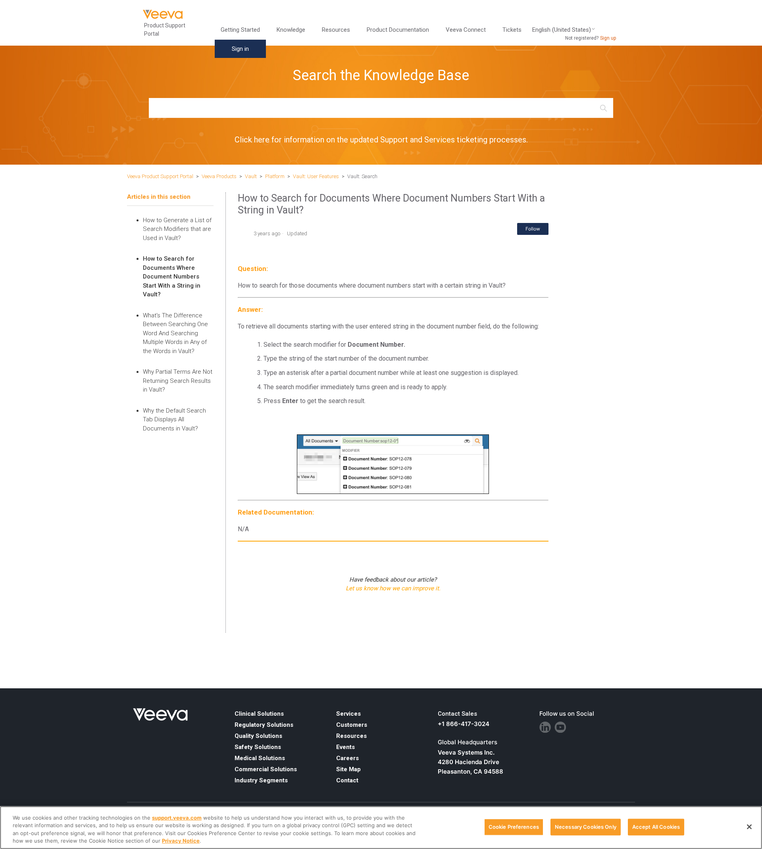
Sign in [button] (240, 48)
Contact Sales (457, 713)
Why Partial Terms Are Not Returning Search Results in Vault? (177, 380)
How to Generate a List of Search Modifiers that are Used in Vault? (177, 229)
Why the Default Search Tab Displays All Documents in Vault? (174, 419)
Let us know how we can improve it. (393, 588)
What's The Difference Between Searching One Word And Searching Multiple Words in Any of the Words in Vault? (175, 333)
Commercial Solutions (266, 769)
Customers (351, 724)
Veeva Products (219, 176)
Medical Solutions (260, 758)
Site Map (348, 769)
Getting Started (240, 29)
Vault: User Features (316, 176)
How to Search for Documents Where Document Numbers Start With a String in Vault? (171, 276)
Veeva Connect (466, 29)
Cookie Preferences (514, 827)
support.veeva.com (177, 817)
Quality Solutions (258, 736)
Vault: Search (362, 176)
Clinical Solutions (259, 713)
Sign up (608, 38)
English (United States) (561, 30)
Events (345, 747)
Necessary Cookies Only (585, 827)
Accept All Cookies (656, 827)
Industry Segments (261, 780)
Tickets (511, 29)
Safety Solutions (258, 747)
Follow (532, 229)
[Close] (749, 827)
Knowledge (291, 29)
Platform (275, 176)
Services (348, 713)
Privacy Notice (181, 840)
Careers (347, 758)
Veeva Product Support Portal (160, 176)
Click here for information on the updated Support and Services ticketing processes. (381, 139)
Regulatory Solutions (264, 724)
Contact (347, 780)
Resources (351, 736)
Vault (251, 176)
